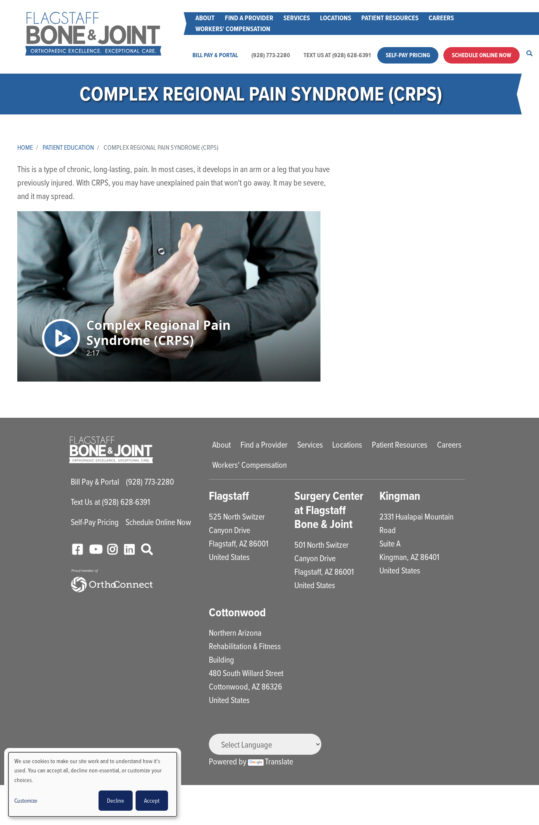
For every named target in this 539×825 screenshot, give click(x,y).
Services (296, 18)
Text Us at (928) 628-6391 (337, 55)
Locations (335, 18)
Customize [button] (25, 800)
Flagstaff (229, 495)
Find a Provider (249, 18)
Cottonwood (237, 612)
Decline (115, 800)
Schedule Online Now (481, 55)
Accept (152, 800)
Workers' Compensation (232, 29)
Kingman (399, 495)
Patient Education (68, 147)
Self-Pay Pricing (408, 55)
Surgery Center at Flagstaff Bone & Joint (328, 510)
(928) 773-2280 (270, 55)
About (205, 18)
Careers (441, 18)
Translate (279, 761)
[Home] (93, 33)
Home (25, 147)
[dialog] (92, 784)
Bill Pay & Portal (215, 55)
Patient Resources (390, 18)
